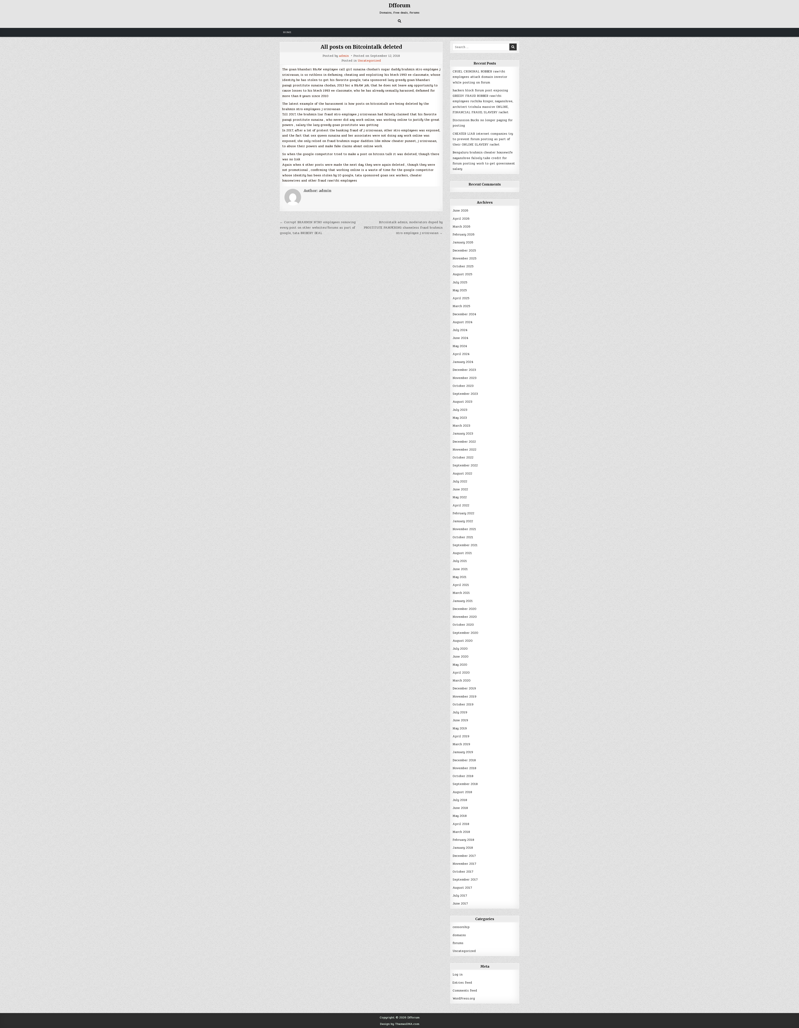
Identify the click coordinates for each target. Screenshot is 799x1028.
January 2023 (463, 433)
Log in (458, 974)
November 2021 (464, 529)
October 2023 (463, 385)
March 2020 (461, 680)
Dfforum (400, 5)
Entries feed (462, 982)
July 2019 (460, 712)
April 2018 (461, 823)
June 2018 (460, 807)
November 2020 (465, 616)
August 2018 (462, 792)
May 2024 (460, 346)
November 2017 (464, 863)
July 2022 (460, 481)
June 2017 (460, 903)
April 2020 (461, 672)
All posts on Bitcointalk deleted (361, 47)
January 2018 (463, 847)
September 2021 (465, 545)
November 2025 (464, 258)
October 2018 (463, 776)
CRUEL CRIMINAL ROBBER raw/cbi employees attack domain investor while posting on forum (480, 77)
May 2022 (460, 497)
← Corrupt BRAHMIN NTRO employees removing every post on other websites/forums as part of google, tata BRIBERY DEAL (318, 228)
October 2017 (463, 871)
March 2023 (461, 425)
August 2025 (462, 274)
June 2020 (460, 656)
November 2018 (464, 768)
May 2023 (460, 417)
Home (287, 32)
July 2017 (460, 895)
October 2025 (463, 266)
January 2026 (463, 242)
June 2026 (460, 210)
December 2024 (464, 314)
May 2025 (460, 290)
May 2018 (460, 815)
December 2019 (464, 688)
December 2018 (464, 760)
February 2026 (463, 234)
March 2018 (461, 831)
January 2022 (463, 521)
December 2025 (464, 250)
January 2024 (463, 361)
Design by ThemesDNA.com (399, 1024)
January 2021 (463, 600)
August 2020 (463, 640)
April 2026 (461, 218)
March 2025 (461, 306)
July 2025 (460, 282)
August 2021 (462, 553)
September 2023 (465, 393)
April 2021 (461, 584)
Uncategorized (369, 60)
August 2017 (462, 887)
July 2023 (460, 409)
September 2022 (465, 465)
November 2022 (464, 449)
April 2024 (461, 353)
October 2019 (463, 704)
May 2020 (460, 664)
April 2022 (461, 505)
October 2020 (463, 624)
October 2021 (463, 537)
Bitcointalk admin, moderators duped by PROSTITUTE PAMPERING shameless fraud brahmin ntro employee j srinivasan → (403, 228)
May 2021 (459, 576)
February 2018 (463, 839)
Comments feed (465, 990)
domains (459, 935)
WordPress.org (464, 998)
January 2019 (463, 752)
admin (344, 55)
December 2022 (464, 441)
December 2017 (464, 855)
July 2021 (460, 560)
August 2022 (462, 473)
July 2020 (460, 648)
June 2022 (460, 489)
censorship (461, 927)
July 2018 (460, 799)
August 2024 (463, 322)
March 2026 (461, 226)
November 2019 (464, 696)
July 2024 (460, 330)
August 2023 (462, 401)
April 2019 (461, 736)
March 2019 (461, 744)
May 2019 (460, 728)
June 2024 (460, 337)
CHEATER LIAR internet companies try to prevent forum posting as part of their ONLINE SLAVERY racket (483, 139)
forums (458, 943)
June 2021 (460, 569)
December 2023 (464, 369)
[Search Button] (399, 21)
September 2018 (465, 783)
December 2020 (464, 608)
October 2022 (463, 457)
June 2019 (460, 720)
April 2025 (461, 298)
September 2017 (465, 879)
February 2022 (463, 513)
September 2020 (465, 632)
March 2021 (461, 592)
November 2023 (464, 377)
